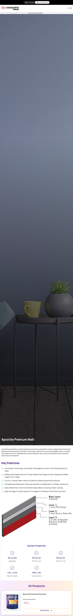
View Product (44, 610)
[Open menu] (70, 8)
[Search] (68, 8)
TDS (25, 603)
